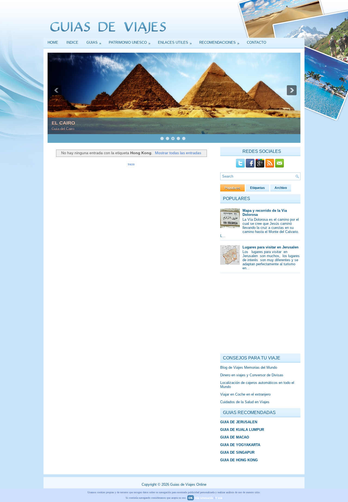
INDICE (72, 42)
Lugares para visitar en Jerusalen (271, 247)
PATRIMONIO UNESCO (129, 42)
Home (53, 42)
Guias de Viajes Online (188, 484)
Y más (218, 497)
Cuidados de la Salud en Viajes (244, 402)
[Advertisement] (261, 315)
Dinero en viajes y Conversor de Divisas (251, 375)
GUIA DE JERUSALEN (238, 422)
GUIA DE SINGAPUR (237, 452)
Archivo (281, 188)
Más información (204, 497)
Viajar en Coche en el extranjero (245, 394)
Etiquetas (257, 188)
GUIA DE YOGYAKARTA (240, 445)
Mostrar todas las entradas (178, 153)
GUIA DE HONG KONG (239, 460)
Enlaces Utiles (175, 42)
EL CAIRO (63, 123)
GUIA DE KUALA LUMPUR (242, 430)
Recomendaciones (219, 42)
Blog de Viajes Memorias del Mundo (248, 367)
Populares (232, 188)
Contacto (256, 42)
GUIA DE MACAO (234, 437)
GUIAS (93, 42)
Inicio (131, 164)
